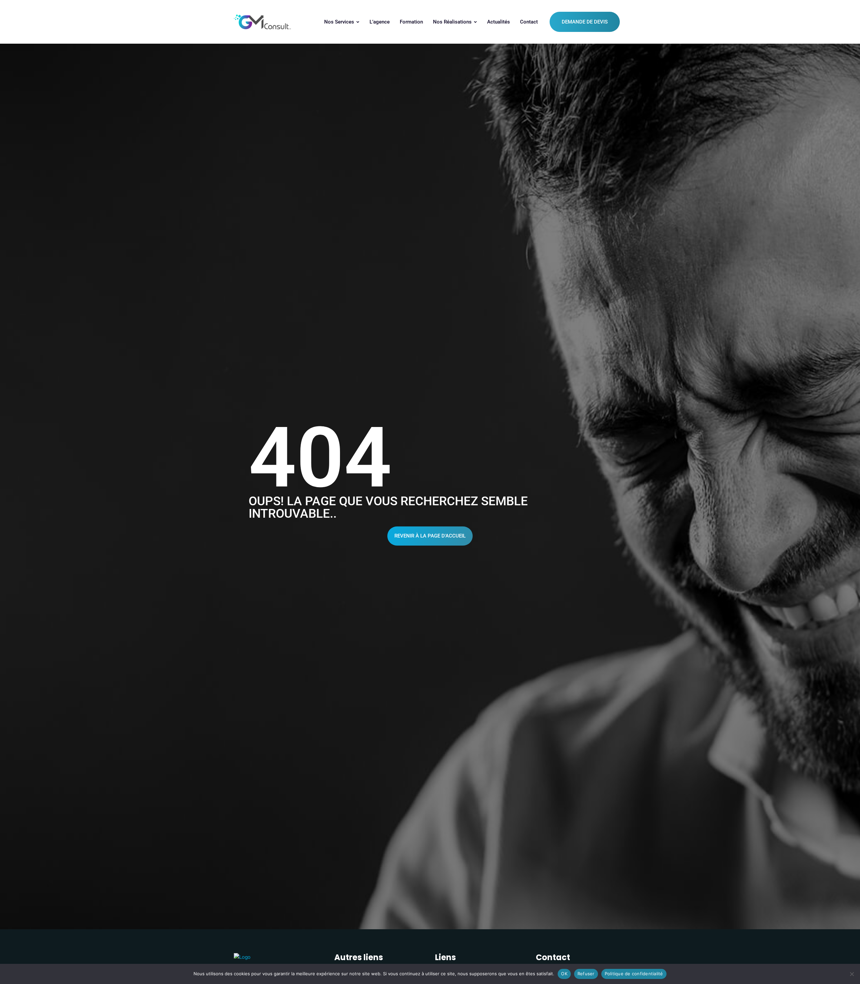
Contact (529, 22)
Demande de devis (585, 22)
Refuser (586, 973)
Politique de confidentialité (634, 973)
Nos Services (339, 22)
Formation (411, 22)
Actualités (498, 22)
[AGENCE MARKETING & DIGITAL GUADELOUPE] (262, 22)
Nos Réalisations (453, 22)
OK (564, 973)
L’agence (380, 22)
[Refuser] (851, 974)
